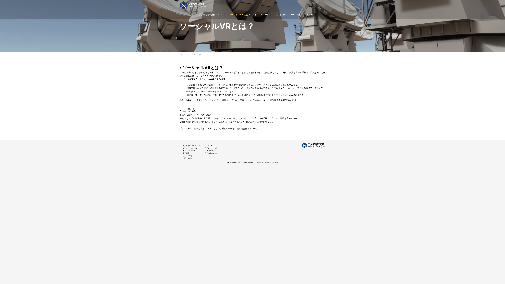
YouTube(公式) (212, 153)
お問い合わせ (187, 158)
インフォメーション (190, 151)
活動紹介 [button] (281, 14)
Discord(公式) (212, 151)
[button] (193, 8)
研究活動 (186, 153)
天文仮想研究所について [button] (211, 15)
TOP (181, 54)
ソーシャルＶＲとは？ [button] (239, 14)
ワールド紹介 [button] (296, 14)
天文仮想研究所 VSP (270, 162)
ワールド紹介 (187, 156)
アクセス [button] (311, 14)
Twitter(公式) (212, 148)
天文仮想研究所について (191, 146)
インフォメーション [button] (263, 14)
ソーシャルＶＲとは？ (191, 148)
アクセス (210, 146)
